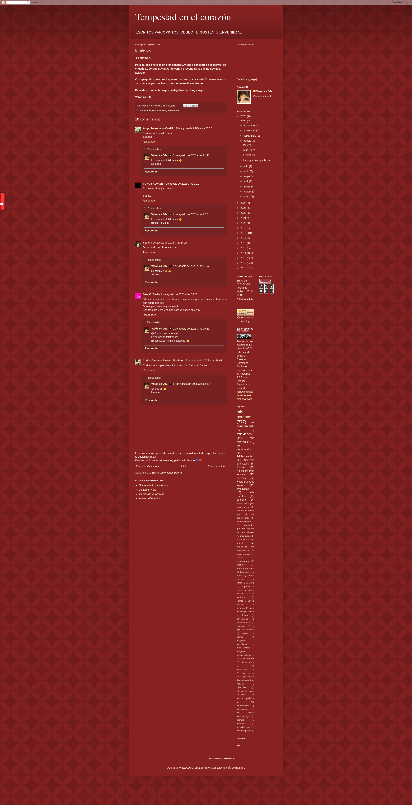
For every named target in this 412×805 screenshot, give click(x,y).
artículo (240, 543)
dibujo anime (247, 662)
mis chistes (248, 532)
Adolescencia (244, 456)
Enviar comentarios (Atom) (166, 472)
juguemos (241, 626)
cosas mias (243, 503)
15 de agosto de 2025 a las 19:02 (203, 360)
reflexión (240, 723)
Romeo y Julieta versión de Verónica (245, 604)
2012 (243, 263)
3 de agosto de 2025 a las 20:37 (193, 128)
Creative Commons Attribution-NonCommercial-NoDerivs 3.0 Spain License (245, 370)
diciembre (249, 125)
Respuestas (154, 149)
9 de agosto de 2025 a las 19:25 (191, 328)
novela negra (243, 507)
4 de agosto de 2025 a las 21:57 (191, 266)
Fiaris (146, 242)
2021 (243, 218)
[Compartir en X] (190, 105)
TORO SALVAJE (153, 183)
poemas (241, 478)
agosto (247, 140)
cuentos (241, 564)
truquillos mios (244, 727)
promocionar (243, 539)
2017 (243, 238)
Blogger (239, 767)
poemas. (241, 720)
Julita (251, 583)
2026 (243, 116)
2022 (243, 212)
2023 (243, 207)
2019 (243, 228)
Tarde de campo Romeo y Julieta (245, 612)
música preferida (245, 568)
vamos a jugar (243, 730)
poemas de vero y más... (152, 494)
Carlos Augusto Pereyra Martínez (163, 360)
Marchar (247, 145)
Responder (149, 141)
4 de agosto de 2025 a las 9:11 (181, 183)
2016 (243, 243)
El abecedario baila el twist (153, 485)
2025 (243, 121)
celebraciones (244, 521)
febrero (247, 191)
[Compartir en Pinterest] (196, 105)
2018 (243, 233)
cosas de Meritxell (245, 658)
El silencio (249, 155)
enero (247, 196)
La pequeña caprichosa (256, 160)
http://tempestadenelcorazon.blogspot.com (245, 395)
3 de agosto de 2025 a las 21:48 (191, 155)
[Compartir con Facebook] (193, 105)
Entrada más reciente (148, 466)
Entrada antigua (217, 466)
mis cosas (245, 536)
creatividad (243, 489)
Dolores (241, 467)
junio (246, 171)
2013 (243, 258)
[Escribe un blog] (187, 105)
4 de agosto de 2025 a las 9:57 (190, 214)
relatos (240, 510)
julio (246, 166)
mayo (246, 176)
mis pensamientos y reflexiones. (245, 705)
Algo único (249, 150)
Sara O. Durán (151, 294)
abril (246, 181)
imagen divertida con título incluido (245, 680)
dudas (240, 546)
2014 (243, 253)
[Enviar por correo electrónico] (184, 105)
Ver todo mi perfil (262, 96)
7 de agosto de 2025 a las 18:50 (179, 294)
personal (242, 499)
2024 (243, 202)
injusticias (241, 687)
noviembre (249, 130)
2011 (243, 268)
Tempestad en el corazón (183, 16)
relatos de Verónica (149, 498)
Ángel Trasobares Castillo (158, 128)
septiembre (250, 135)
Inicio (184, 466)
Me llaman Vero (147, 489)
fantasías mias (244, 622)
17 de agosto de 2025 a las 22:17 (192, 384)
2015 (243, 248)
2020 (243, 223)
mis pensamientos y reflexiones (163, 110)
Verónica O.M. (159, 155)
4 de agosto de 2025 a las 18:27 (169, 242)
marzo (247, 186)
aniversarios (242, 619)
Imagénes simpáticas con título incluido (245, 644)
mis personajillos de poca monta (245, 550)
